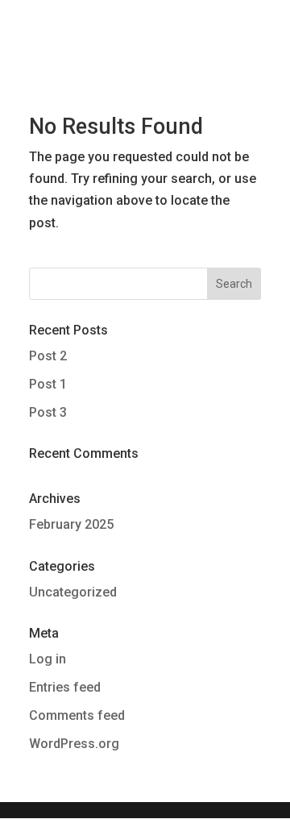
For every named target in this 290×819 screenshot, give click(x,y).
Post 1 (48, 384)
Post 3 (48, 412)
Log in (47, 659)
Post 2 (48, 356)
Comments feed (77, 715)
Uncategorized (73, 592)
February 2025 (71, 524)
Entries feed (65, 687)
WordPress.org (74, 743)
